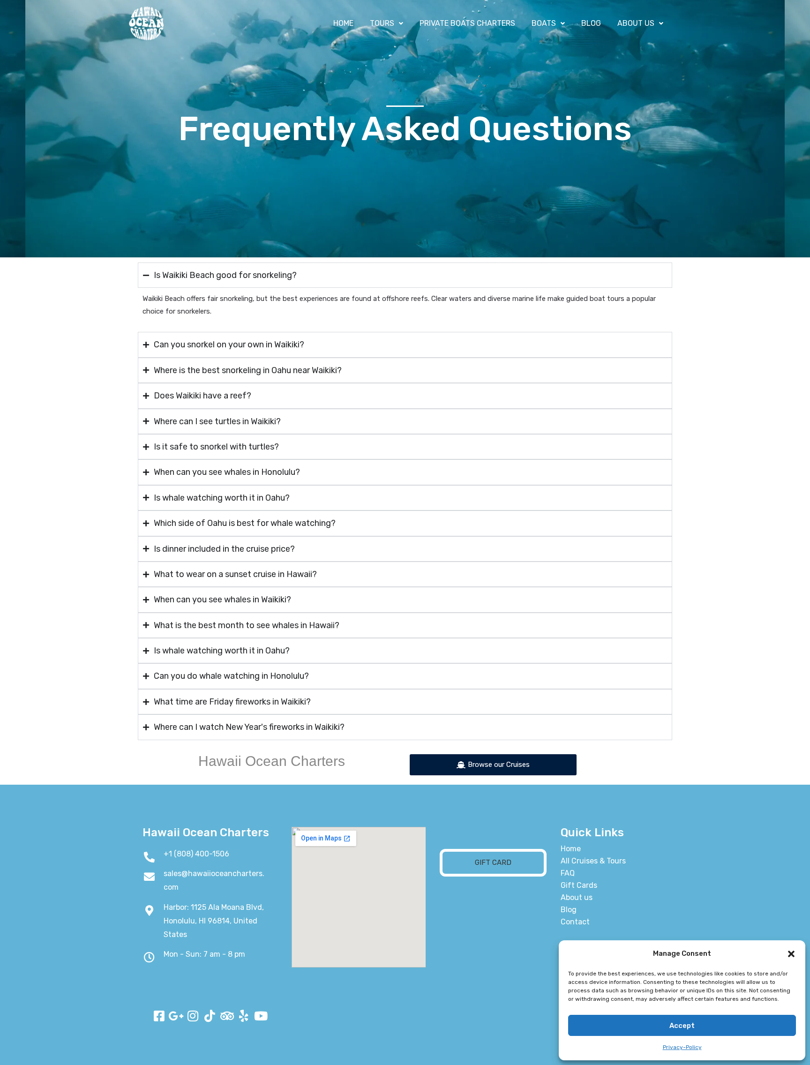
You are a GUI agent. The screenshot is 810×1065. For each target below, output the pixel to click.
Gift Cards (579, 885)
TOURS (382, 23)
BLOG (591, 23)
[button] (791, 954)
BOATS (544, 23)
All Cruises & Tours (593, 860)
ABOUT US (635, 23)
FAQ (568, 873)
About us (576, 897)
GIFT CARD (493, 862)
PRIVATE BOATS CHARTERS (467, 23)
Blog (569, 909)
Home (571, 848)
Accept (682, 1025)
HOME (343, 23)
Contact (575, 921)
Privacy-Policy (682, 1047)
